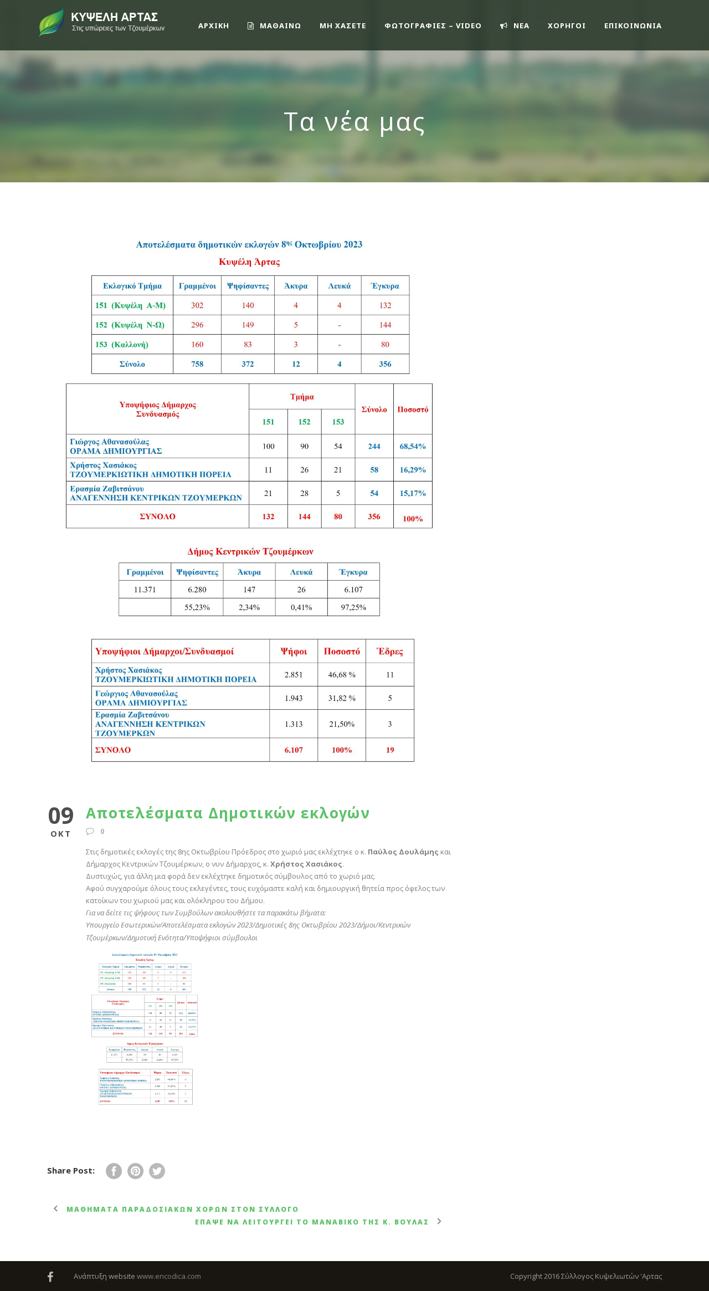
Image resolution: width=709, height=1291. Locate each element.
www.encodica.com (169, 1276)
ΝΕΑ (521, 25)
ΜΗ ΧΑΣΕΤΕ (343, 25)
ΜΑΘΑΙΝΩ (280, 25)
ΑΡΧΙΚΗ (213, 25)
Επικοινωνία (633, 25)
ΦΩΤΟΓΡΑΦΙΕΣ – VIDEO (433, 25)
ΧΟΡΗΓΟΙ (567, 25)
